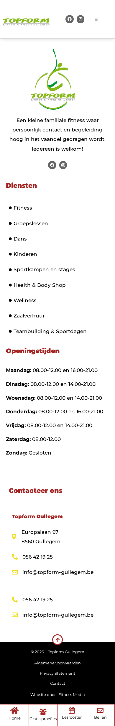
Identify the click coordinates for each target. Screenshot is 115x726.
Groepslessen (31, 223)
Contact (57, 683)
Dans (20, 239)
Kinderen (25, 254)
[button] (103, 19)
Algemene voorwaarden (57, 663)
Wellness (25, 300)
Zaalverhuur (29, 316)
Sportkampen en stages (44, 269)
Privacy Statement (57, 673)
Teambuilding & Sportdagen (50, 331)
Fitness (23, 208)
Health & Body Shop (40, 285)
